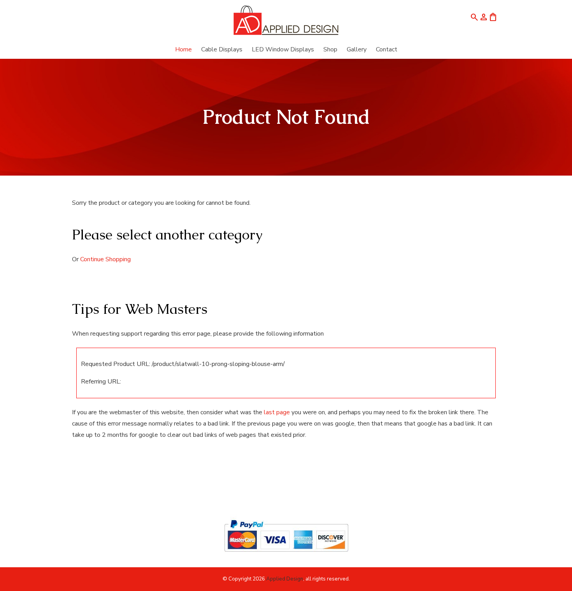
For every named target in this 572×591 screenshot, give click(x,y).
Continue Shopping (105, 259)
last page (277, 412)
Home (183, 49)
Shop (330, 49)
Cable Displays (221, 49)
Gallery (357, 49)
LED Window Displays (283, 49)
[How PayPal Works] (286, 555)
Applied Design (284, 578)
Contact (386, 49)
